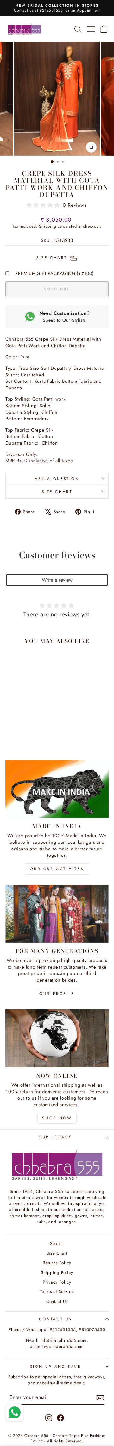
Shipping (47, 226)
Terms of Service (57, 1291)
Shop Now (57, 1118)
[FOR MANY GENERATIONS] (57, 914)
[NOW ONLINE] (57, 1038)
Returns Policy (57, 1263)
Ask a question (57, 478)
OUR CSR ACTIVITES (57, 869)
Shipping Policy (57, 1272)
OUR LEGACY (55, 1137)
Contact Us (57, 1301)
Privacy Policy (57, 1282)
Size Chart (57, 491)
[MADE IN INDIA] (57, 789)
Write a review (57, 580)
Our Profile (57, 993)
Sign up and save (55, 1366)
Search (57, 1243)
